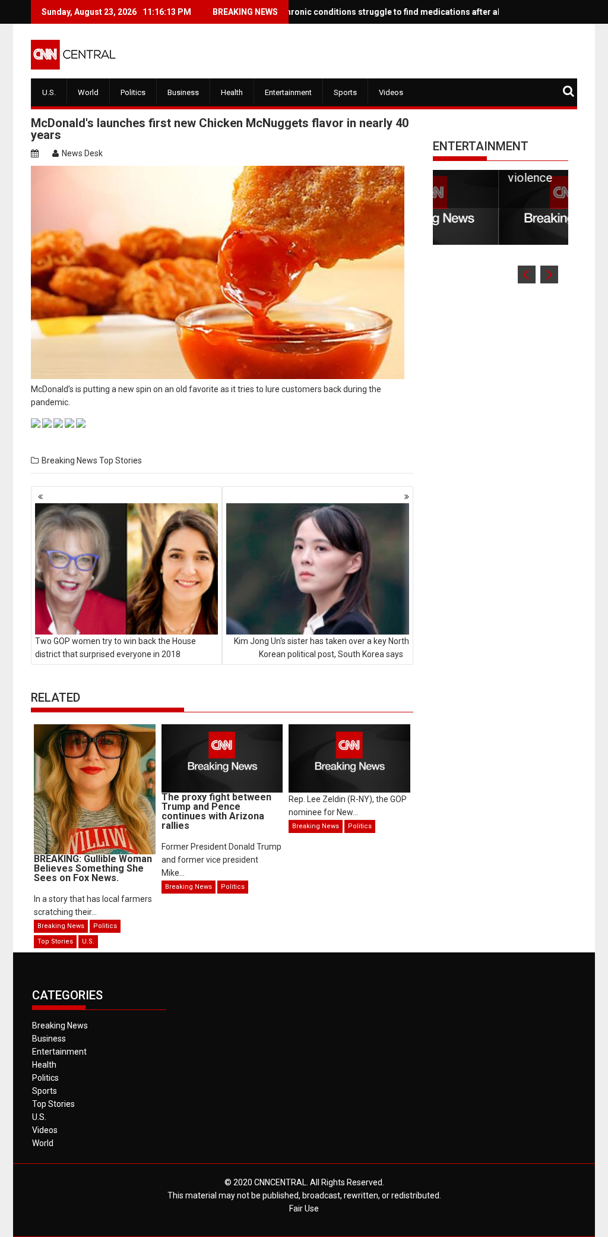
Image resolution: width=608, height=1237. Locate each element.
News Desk (82, 153)
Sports (345, 92)
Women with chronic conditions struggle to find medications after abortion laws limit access (386, 12)
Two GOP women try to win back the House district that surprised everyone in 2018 (115, 647)
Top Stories (120, 460)
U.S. (49, 92)
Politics (133, 92)
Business (183, 92)
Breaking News (69, 460)
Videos (391, 92)
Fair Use (304, 1208)
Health (232, 92)
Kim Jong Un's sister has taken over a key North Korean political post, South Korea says (321, 647)
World (88, 92)
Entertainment (288, 92)
